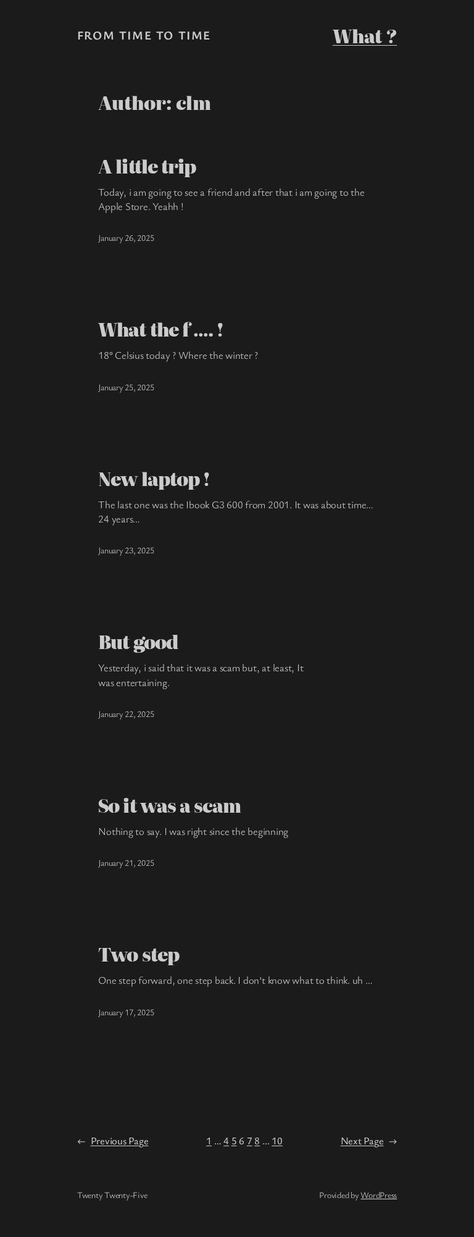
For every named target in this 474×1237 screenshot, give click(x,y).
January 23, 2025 (126, 550)
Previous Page (113, 1140)
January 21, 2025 (126, 862)
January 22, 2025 (126, 713)
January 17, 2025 (126, 1012)
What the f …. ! (160, 329)
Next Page (369, 1140)
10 (277, 1140)
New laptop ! (153, 478)
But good (137, 641)
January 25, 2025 (126, 387)
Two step (138, 954)
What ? (365, 35)
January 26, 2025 (126, 237)
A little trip (147, 166)
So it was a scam (169, 805)
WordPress (378, 1195)
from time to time (144, 35)
